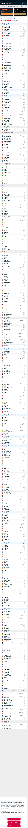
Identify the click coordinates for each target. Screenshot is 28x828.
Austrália (17, 18)
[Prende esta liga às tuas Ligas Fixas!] (11, 127)
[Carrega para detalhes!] (13, 26)
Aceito (14, 819)
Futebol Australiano (7, 18)
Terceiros (10, 808)
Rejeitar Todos (14, 822)
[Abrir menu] (25, 3)
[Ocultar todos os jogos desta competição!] (26, 24)
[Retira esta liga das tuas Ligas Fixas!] (8, 24)
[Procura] (23, 3)
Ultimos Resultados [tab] (5, 20)
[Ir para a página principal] (7, 3)
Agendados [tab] (14, 20)
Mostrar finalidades (14, 825)
